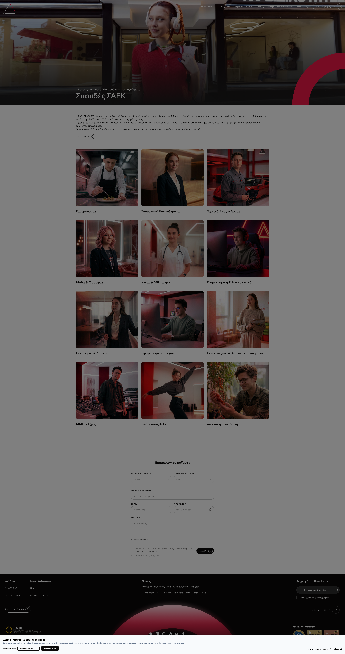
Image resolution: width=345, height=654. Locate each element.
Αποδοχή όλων (50, 648)
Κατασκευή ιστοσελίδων (319, 649)
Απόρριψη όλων (9, 648)
